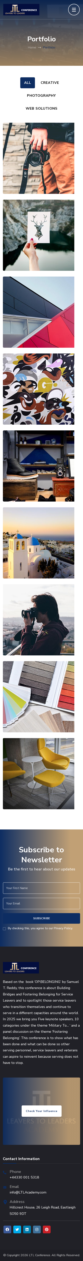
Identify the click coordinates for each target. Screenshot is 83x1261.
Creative (50, 82)
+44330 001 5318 (24, 1177)
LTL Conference (39, 1255)
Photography (41, 95)
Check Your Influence (41, 1111)
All (27, 82)
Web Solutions (42, 108)
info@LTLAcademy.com (28, 1192)
